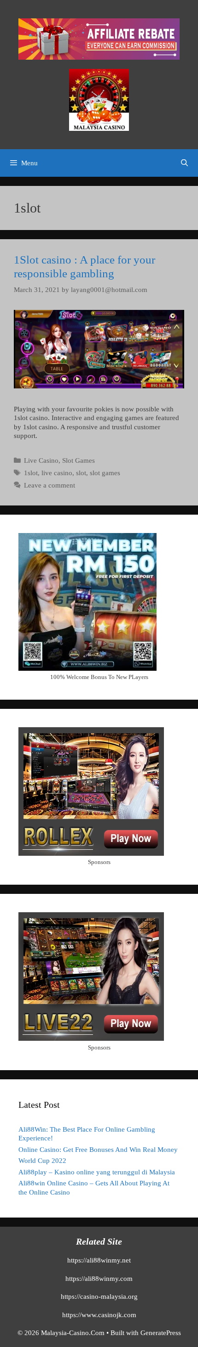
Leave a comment (49, 485)
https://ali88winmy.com (99, 1278)
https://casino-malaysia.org (99, 1296)
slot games (105, 473)
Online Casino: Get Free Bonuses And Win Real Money (98, 1149)
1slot (31, 473)
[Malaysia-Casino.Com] (99, 99)
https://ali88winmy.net (99, 1260)
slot (81, 473)
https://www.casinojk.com (99, 1315)
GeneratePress (160, 1332)
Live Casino (41, 460)
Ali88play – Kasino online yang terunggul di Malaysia (96, 1172)
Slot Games (78, 460)
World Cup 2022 (42, 1160)
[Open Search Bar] (184, 163)
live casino (56, 473)
